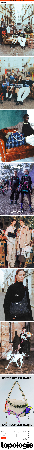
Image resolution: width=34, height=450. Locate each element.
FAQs (29, 438)
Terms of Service (25, 439)
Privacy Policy (24, 438)
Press (23, 437)
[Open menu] (32, 2)
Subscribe (3, 438)
